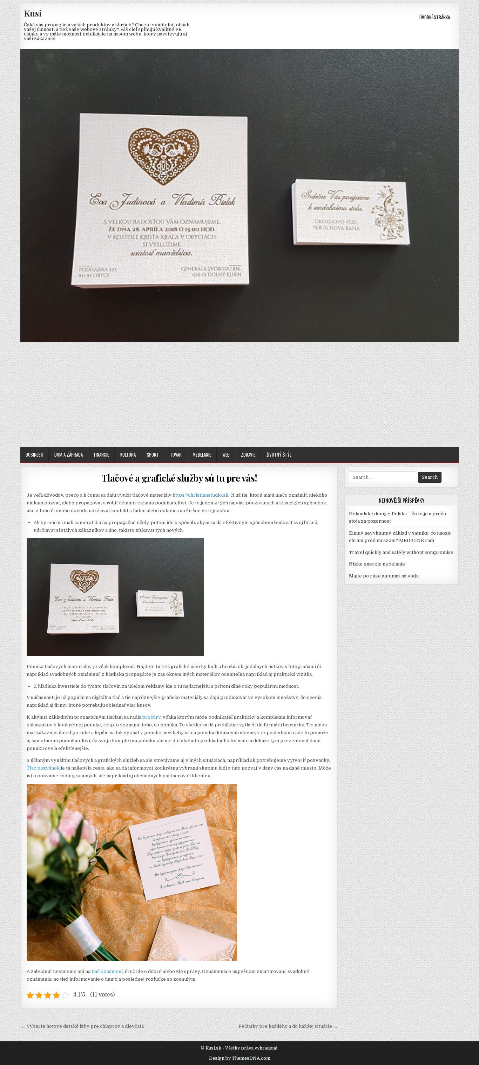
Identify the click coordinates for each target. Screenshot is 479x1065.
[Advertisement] (239, 394)
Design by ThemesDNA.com (239, 1058)
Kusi (33, 13)
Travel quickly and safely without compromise (401, 552)
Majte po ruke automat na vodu (384, 576)
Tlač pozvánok (43, 768)
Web (226, 454)
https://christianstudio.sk (200, 495)
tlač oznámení (107, 971)
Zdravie (248, 454)
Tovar (176, 454)
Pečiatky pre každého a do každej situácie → (288, 1026)
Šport (153, 454)
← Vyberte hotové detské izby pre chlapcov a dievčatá (82, 1026)
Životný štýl (279, 454)
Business (34, 454)
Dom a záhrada (68, 454)
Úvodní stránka (434, 17)
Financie (101, 454)
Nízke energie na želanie (377, 564)
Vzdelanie (202, 454)
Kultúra (128, 454)
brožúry (151, 717)
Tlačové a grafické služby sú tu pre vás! (179, 478)
